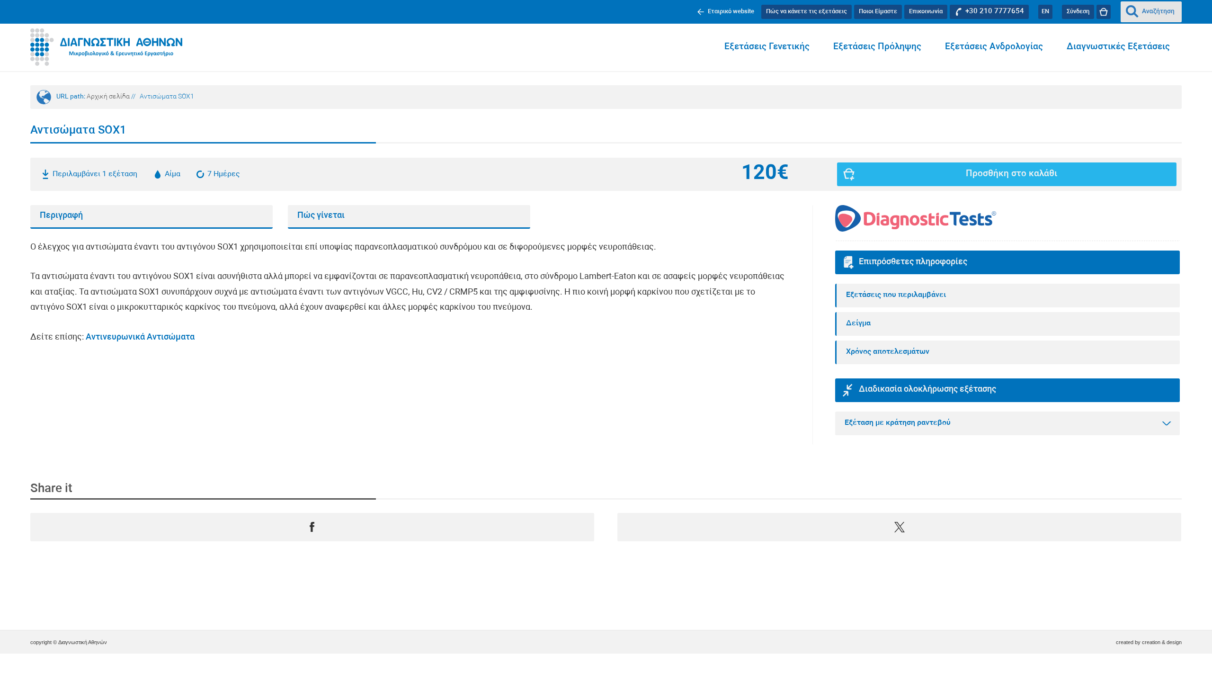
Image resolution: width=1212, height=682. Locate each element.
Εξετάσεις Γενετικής (767, 47)
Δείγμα (858, 323)
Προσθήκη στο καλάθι (1011, 174)
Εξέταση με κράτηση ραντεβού (898, 423)
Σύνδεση (1078, 12)
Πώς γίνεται (321, 215)
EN (1045, 12)
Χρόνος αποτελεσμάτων (887, 352)
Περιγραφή (61, 215)
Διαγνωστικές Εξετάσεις (1118, 47)
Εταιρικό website (731, 12)
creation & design (1162, 642)
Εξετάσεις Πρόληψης (877, 47)
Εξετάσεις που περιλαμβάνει (896, 295)
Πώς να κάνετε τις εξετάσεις (806, 12)
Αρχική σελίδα (108, 96)
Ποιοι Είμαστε (878, 12)
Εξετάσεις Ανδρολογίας (994, 47)
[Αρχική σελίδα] (106, 47)
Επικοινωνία (926, 12)
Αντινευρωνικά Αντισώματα (140, 337)
